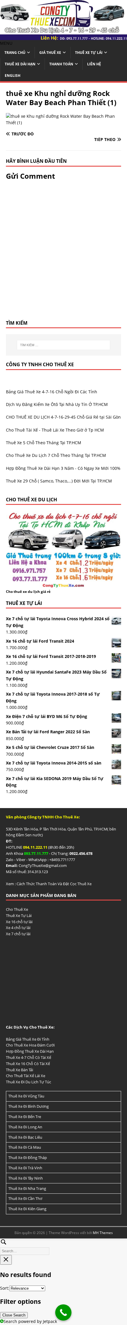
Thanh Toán (61, 64)
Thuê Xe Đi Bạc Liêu (25, 1137)
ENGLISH (12, 75)
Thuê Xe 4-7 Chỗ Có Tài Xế (28, 1057)
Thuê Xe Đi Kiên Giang (27, 1208)
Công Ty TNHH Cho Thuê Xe (40, 364)
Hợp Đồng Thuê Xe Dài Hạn (30, 1051)
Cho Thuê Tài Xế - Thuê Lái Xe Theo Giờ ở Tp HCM (55, 430)
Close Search (13, 1315)
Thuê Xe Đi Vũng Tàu (26, 1096)
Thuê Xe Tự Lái (88, 52)
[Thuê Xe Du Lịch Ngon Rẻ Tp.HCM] (63, 36)
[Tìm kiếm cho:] (63, 345)
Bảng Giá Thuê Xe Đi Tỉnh (27, 1039)
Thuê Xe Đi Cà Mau (24, 1147)
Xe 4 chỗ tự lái (18, 927)
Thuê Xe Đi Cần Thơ (25, 1198)
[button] (6, 43)
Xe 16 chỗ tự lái (19, 921)
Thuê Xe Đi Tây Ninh (25, 1178)
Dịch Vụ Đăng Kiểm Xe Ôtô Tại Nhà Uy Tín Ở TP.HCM (57, 404)
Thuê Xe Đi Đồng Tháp (27, 1157)
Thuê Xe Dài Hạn (20, 64)
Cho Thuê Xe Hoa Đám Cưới (30, 1045)
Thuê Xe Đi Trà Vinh (25, 1167)
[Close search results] (6, 1260)
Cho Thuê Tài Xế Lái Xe (25, 1075)
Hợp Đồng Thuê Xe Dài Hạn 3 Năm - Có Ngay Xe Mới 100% (63, 468)
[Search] (63, 1245)
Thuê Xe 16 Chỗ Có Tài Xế (28, 1063)
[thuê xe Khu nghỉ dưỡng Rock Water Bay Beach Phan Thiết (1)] (63, 122)
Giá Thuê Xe (50, 52)
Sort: (4, 1288)
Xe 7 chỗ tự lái (18, 933)
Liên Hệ (94, 64)
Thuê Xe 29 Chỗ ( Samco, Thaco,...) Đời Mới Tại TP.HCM (59, 481)
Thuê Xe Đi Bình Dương (28, 1106)
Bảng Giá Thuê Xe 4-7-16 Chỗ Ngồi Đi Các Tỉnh (51, 391)
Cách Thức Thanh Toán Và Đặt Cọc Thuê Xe (54, 883)
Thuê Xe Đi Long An (25, 1127)
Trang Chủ (14, 52)
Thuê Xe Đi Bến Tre (24, 1116)
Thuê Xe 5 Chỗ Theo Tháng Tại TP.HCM (43, 442)
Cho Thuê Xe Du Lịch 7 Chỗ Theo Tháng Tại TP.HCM (56, 455)
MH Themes (103, 1232)
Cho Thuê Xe (17, 909)
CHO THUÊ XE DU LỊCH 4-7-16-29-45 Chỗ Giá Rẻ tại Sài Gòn (63, 417)
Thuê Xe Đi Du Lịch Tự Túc (28, 1081)
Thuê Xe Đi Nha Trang (27, 1188)
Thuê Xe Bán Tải (19, 1069)
